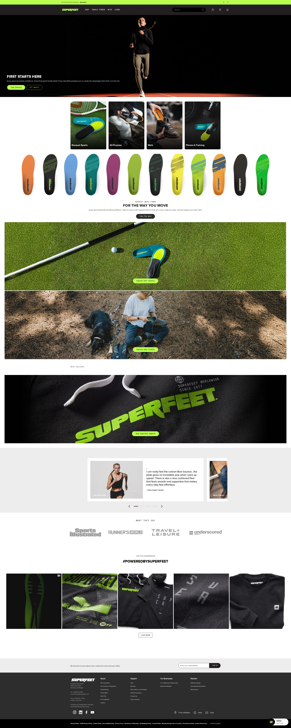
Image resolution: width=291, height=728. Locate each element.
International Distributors (198, 686)
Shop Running (16, 87)
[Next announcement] (228, 2)
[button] (227, 10)
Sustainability (104, 689)
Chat (212, 712)
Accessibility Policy (108, 723)
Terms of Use (119, 723)
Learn (117, 10)
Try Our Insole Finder (82, 2)
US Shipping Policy (145, 723)
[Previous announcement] (224, 2)
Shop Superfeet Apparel (145, 434)
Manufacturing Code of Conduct (172, 723)
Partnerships (194, 689)
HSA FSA (103, 696)
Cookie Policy (97, 723)
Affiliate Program (196, 683)
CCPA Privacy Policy (86, 723)
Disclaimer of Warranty (131, 723)
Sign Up (215, 665)
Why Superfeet (105, 683)
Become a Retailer (166, 686)
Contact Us (133, 696)
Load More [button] (145, 635)
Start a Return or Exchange (138, 689)
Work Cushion (218, 495)
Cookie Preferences (201, 723)
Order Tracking (134, 699)
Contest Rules (156, 723)
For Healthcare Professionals (169, 683)
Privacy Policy (74, 723)
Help (200, 712)
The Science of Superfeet (108, 686)
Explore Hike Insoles (145, 350)
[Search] (202, 9)
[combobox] (189, 9)
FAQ (131, 683)
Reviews (133, 686)
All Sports (34, 87)
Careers (102, 703)
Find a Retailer (184, 712)
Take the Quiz (145, 216)
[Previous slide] (129, 506)
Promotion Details (188, 723)
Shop (87, 10)
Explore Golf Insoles (145, 281)
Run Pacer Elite (100, 495)
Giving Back (104, 693)
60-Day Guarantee (136, 693)
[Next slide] (161, 506)
